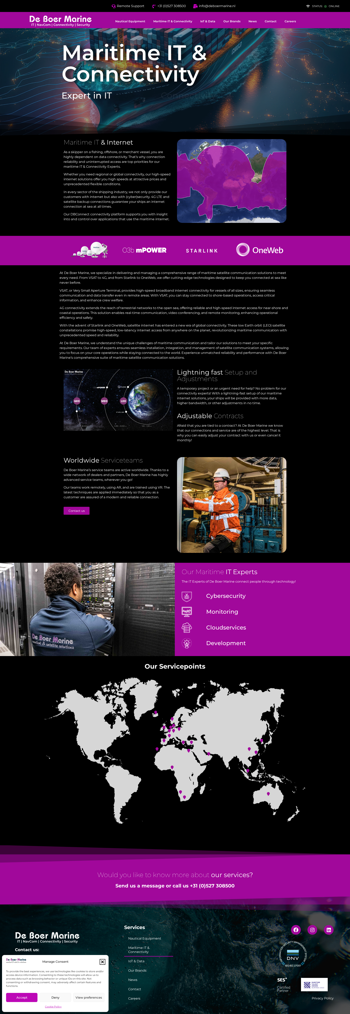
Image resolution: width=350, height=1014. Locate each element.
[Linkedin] (329, 930)
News (253, 21)
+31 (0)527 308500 (212, 886)
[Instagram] (312, 930)
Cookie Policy (53, 1006)
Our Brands (231, 21)
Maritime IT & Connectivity (172, 21)
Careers (290, 21)
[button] (102, 962)
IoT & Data (207, 21)
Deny (55, 997)
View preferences (89, 997)
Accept (21, 997)
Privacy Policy (323, 998)
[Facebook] (296, 930)
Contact (270, 21)
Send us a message (139, 886)
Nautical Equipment (130, 21)
